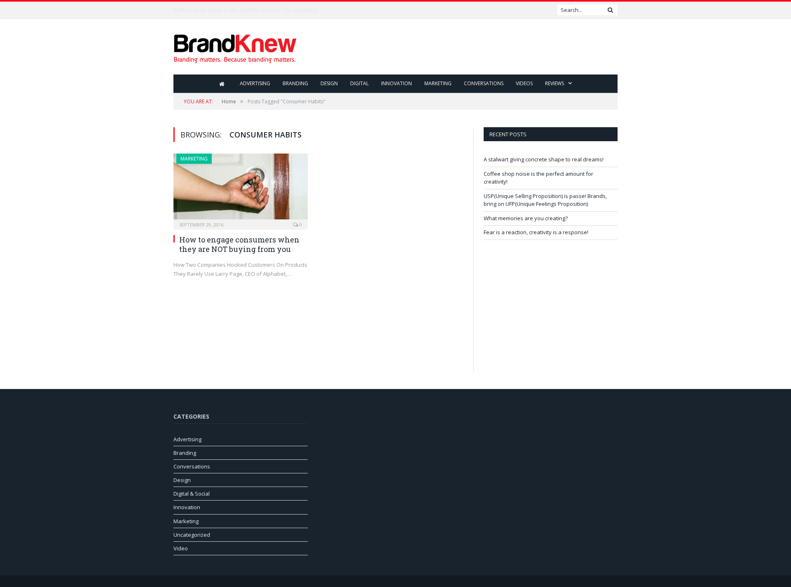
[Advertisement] (468, 47)
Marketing (438, 83)
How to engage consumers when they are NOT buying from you (239, 244)
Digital (359, 83)
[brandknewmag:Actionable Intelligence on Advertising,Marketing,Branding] (235, 46)
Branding (295, 83)
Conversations (483, 83)
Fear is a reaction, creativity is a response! (536, 232)
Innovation (396, 83)
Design (329, 83)
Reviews (554, 83)
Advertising (255, 83)
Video (180, 548)
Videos (524, 83)
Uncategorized (191, 534)
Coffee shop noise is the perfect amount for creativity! (245, 10)
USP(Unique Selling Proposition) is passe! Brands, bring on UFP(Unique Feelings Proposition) (545, 200)
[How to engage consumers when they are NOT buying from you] (240, 189)
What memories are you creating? (526, 218)
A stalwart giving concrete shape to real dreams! (544, 159)
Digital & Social (191, 493)
